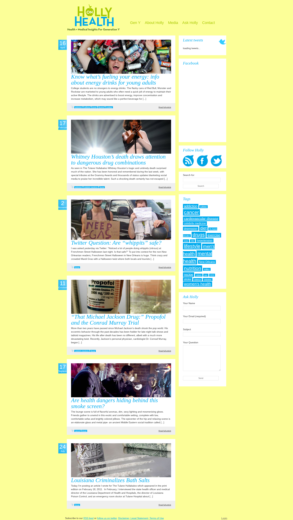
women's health (197, 284)
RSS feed (88, 518)
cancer (77, 431)
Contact (208, 23)
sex (205, 275)
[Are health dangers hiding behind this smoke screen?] (121, 380)
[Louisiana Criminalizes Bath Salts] (121, 460)
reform (198, 275)
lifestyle (101, 107)
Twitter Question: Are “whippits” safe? (116, 243)
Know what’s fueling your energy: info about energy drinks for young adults (115, 80)
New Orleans (207, 261)
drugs (94, 107)
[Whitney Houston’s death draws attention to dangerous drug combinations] (121, 137)
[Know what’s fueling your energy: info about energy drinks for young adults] (121, 57)
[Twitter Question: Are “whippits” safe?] (121, 220)
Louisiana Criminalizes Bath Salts (110, 480)
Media (173, 23)
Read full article (165, 107)
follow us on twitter (107, 518)
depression (190, 228)
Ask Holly (190, 23)
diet (203, 228)
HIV (192, 241)
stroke (187, 279)
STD (212, 275)
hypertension (204, 240)
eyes (186, 241)
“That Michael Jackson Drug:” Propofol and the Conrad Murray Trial (118, 320)
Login (224, 518)
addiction (78, 107)
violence (197, 279)
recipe (188, 274)
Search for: (189, 175)
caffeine (87, 107)
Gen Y (135, 23)
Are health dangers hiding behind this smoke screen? (114, 403)
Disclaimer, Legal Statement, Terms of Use (141, 518)
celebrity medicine (91, 187)
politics (207, 269)
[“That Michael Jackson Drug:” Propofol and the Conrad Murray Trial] (121, 297)
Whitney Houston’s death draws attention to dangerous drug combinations (118, 159)
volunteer (207, 279)
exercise (214, 235)
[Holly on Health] (93, 19)
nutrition (109, 107)
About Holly (154, 23)
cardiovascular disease (201, 219)
